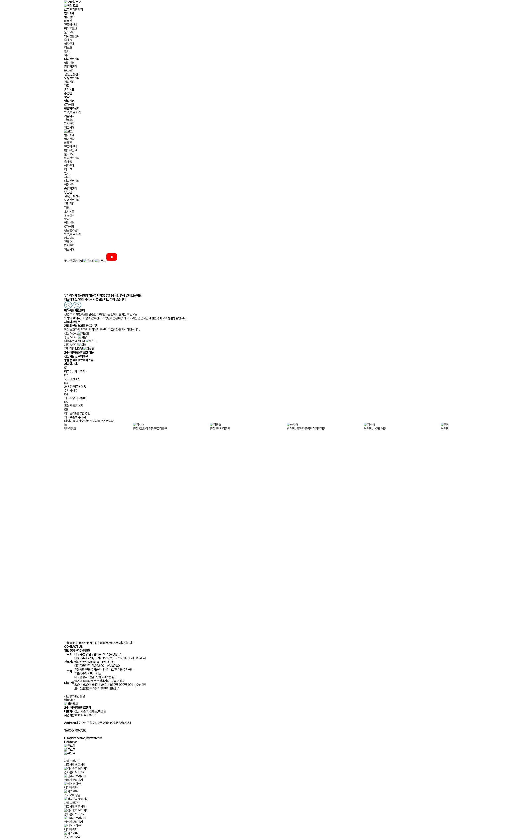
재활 (66, 86)
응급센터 (69, 70)
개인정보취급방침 (74, 696)
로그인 (68, 9)
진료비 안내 (71, 25)
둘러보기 (69, 32)
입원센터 (69, 63)
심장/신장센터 (72, 74)
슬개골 (68, 40)
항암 (66, 97)
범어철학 (69, 17)
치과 (66, 55)
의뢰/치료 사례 (72, 112)
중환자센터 (70, 67)
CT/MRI (69, 105)
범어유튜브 (70, 28)
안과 (66, 51)
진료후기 (69, 120)
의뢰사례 (80, 765)
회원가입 (77, 9)
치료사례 (69, 127)
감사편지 (69, 124)
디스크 (68, 48)
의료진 (68, 21)
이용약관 (69, 700)
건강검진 (69, 82)
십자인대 (69, 44)
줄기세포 (69, 89)
